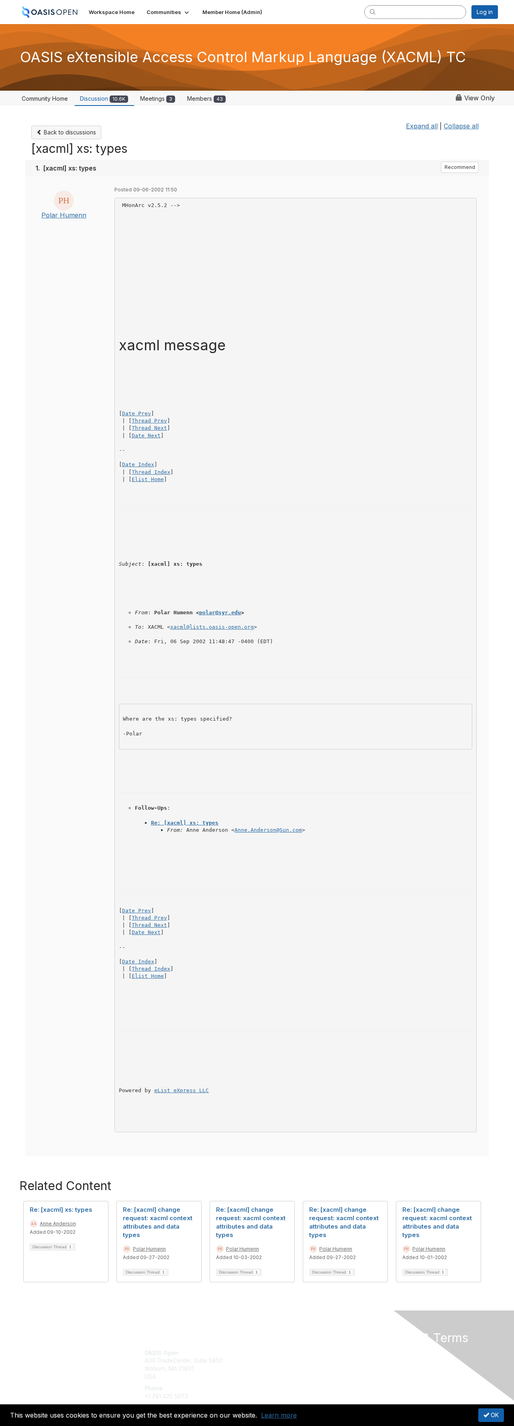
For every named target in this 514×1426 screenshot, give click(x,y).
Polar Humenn (63, 215)
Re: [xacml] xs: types (184, 823)
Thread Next (149, 428)
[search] (372, 11)
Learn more (279, 1415)
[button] (168, 12)
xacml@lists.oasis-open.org (212, 627)
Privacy (386, 1360)
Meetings (156, 98)
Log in (485, 11)
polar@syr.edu (220, 612)
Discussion (102, 98)
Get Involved (277, 1352)
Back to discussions (69, 132)
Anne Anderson (58, 1224)
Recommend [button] (460, 167)
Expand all (422, 126)
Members (205, 98)
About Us (388, 1352)
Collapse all (461, 126)
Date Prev (136, 413)
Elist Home (148, 479)
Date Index (138, 464)
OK (494, 1415)
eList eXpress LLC (181, 1090)
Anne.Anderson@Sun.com (268, 830)
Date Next (146, 436)
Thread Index (151, 472)
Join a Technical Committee (296, 1376)
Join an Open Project (288, 1364)
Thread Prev (149, 421)
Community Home (45, 98)
